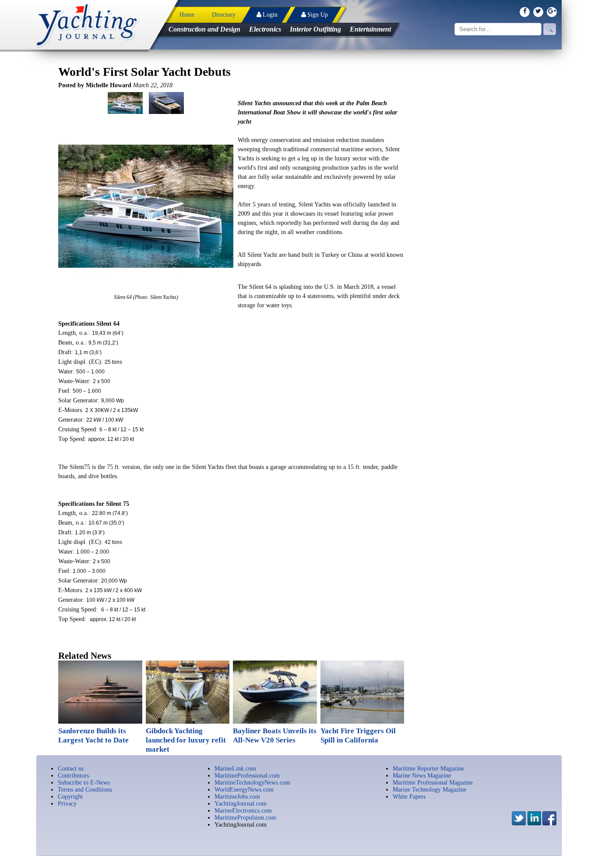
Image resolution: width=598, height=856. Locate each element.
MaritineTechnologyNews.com (252, 782)
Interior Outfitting (315, 29)
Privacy (67, 803)
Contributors (73, 775)
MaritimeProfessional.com (247, 775)
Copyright (70, 796)
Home (186, 14)
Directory (224, 14)
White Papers (409, 796)
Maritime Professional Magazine (433, 782)
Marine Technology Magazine (429, 789)
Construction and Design (204, 29)
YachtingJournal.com (241, 803)
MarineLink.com (235, 768)
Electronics (265, 29)
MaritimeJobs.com (237, 796)
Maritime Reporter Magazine (428, 768)
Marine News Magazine (422, 775)
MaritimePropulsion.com (245, 817)
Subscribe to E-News (84, 782)
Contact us (71, 768)
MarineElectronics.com (243, 810)
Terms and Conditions (85, 789)
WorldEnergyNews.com (244, 789)
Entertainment (370, 29)
